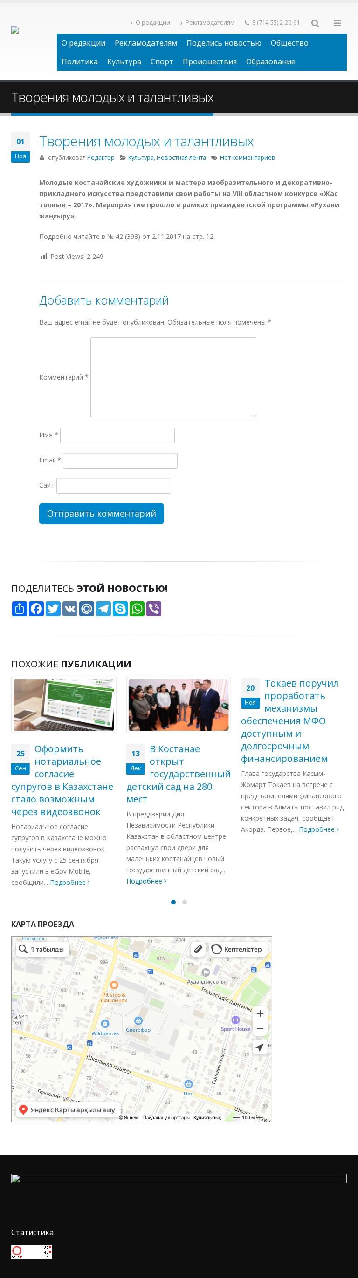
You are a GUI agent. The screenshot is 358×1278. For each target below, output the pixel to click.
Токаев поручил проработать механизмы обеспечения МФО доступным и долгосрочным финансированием (289, 721)
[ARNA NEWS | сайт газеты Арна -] (34, 41)
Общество (290, 43)
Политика (80, 61)
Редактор (101, 158)
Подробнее (69, 882)
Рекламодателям (210, 23)
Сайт (47, 485)
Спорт (162, 61)
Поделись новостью (224, 43)
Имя (48, 434)
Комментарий (64, 377)
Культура (124, 61)
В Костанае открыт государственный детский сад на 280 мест (178, 773)
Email (50, 459)
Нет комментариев (247, 158)
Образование (271, 61)
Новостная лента (181, 158)
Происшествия (210, 61)
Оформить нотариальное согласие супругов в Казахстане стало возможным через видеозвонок (62, 780)
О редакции (153, 23)
